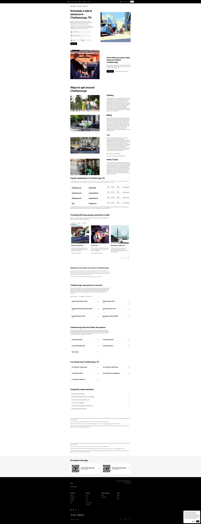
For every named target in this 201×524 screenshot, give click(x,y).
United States (73, 6)
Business (79, 1)
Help (125, 1)
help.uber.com (108, 423)
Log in (128, 1)
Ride (72, 1)
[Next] (128, 258)
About (88, 1)
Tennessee (79, 6)
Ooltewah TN (92, 203)
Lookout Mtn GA (93, 193)
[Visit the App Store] (81, 515)
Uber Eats (84, 1)
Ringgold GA (92, 188)
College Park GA (93, 198)
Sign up (132, 1)
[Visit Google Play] (74, 515)
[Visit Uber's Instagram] (76, 510)
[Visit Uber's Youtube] (73, 510)
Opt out (193, 521)
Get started (110, 71)
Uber (68, 1)
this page (118, 448)
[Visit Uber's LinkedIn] (71, 510)
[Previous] (125, 258)
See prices (74, 43)
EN (121, 1)
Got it (198, 521)
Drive (75, 1)
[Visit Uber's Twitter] (78, 510)
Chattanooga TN (76, 188)
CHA (73, 203)
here (195, 518)
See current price (126, 187)
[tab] (88, 223)
